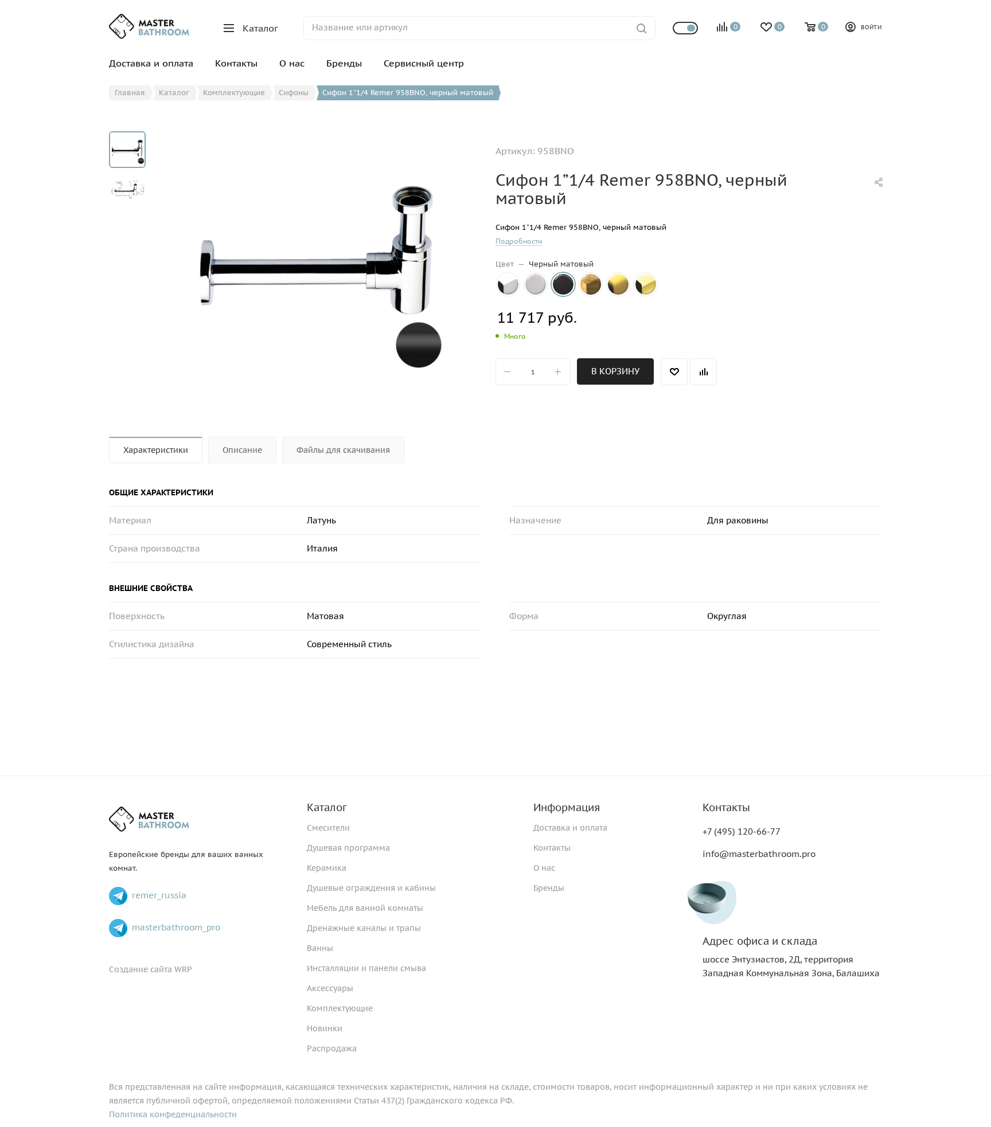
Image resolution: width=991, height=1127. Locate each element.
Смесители (328, 828)
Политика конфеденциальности (173, 1114)
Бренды (548, 888)
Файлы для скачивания (343, 450)
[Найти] (641, 28)
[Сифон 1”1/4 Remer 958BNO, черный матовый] (317, 260)
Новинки (324, 1028)
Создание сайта (140, 969)
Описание (242, 450)
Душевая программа (348, 848)
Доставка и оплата (570, 828)
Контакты (552, 848)
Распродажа (332, 1048)
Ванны (320, 948)
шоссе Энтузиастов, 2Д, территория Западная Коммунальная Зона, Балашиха (791, 957)
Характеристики (155, 450)
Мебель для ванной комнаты (365, 908)
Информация (566, 807)
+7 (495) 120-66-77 (742, 831)
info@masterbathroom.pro (759, 853)
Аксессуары (330, 988)
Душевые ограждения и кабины (371, 888)
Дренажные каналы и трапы (364, 928)
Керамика (326, 868)
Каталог (327, 807)
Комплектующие (340, 1008)
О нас (544, 868)
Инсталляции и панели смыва (366, 968)
